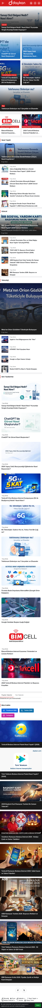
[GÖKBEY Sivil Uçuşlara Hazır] (21, 349)
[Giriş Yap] (35, 3)
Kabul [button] (37, 1005)
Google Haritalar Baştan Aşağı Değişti (15, 622)
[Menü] (3, 3)
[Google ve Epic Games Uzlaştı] (21, 359)
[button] (31, 3)
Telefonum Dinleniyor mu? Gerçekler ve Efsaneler (19, 561)
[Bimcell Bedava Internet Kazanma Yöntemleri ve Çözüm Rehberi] (10, 125)
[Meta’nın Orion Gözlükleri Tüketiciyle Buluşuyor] (21, 309)
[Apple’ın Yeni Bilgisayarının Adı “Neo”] (21, 339)
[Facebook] (18, 990)
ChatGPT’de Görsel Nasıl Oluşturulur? (15, 437)
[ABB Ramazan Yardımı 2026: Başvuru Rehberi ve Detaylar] (21, 898)
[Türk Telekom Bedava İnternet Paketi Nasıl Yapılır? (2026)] (21, 764)
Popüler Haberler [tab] (7, 695)
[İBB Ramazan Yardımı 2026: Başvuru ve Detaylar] (21, 272)
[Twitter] (24, 990)
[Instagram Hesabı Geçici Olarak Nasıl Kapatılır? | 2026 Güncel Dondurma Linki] (21, 203)
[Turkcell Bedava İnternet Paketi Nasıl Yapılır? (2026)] (21, 734)
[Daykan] (16, 3)
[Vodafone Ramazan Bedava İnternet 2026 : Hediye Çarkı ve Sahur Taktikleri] (21, 826)
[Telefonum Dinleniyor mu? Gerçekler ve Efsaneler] (21, 99)
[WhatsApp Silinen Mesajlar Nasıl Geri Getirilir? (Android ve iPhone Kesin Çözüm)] (21, 194)
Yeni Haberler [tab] (19, 695)
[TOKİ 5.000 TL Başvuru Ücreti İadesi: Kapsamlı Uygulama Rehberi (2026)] (21, 250)
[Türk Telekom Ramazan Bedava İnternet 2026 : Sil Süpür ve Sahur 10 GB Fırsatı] (21, 937)
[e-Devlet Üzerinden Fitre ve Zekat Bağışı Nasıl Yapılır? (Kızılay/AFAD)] (21, 240)
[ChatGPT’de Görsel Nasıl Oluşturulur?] (10, 46)
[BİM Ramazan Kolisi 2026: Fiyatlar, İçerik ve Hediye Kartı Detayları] (21, 968)
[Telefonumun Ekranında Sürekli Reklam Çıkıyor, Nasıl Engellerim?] (21, 153)
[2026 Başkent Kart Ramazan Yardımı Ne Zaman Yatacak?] (21, 795)
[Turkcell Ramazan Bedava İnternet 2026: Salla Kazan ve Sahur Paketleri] (21, 860)
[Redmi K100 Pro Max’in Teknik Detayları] (21, 368)
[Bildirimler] (39, 3)
